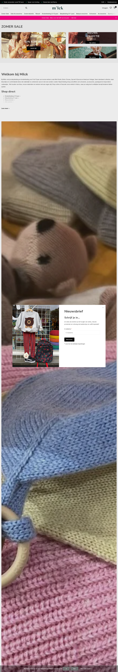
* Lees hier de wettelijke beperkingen (74, 344)
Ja (66, 668)
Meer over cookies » (86, 668)
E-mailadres (68, 329)
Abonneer (69, 339)
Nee (74, 668)
